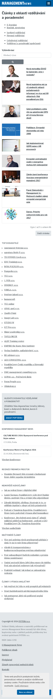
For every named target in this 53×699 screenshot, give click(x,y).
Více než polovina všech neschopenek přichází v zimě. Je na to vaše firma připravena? (26, 541)
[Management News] (16, 3)
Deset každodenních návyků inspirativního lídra (26, 591)
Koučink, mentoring (16, 27)
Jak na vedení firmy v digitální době (20, 490)
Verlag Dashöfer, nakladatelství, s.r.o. (21, 350)
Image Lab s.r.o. (11, 317)
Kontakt (5, 669)
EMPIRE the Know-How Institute (19, 346)
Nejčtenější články (11, 535)
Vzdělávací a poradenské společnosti (23, 43)
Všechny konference (11, 459)
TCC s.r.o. (8, 276)
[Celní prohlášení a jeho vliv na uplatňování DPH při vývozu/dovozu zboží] (11, 111)
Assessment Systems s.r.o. (16, 248)
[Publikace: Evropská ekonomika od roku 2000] (11, 129)
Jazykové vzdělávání (16, 32)
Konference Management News (17, 429)
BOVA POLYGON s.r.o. (14, 266)
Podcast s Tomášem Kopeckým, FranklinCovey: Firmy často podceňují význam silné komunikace (26, 511)
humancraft (9, 299)
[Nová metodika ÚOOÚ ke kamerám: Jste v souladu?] (11, 70)
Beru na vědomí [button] (25, 692)
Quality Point (10, 313)
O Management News (12, 645)
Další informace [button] (21, 686)
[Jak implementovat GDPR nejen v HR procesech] (11, 145)
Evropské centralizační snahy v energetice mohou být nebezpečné (36, 162)
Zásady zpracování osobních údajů (17, 664)
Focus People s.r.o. (12, 381)
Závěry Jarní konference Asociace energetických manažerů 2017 (37, 177)
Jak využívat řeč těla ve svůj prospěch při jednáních (27, 586)
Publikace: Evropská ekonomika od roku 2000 (35, 130)
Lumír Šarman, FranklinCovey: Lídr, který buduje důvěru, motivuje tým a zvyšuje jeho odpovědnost (26, 496)
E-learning (12, 24)
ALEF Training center (14, 341)
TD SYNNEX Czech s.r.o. (15, 257)
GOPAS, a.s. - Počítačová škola (17, 376)
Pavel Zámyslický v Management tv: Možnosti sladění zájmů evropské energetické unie (37, 196)
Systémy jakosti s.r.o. (13, 294)
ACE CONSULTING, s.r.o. (15, 360)
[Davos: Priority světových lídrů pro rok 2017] (11, 213)
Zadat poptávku (14, 418)
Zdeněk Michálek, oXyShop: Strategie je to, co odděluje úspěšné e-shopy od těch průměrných (25, 504)
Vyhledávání (8, 50)
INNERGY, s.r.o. (11, 285)
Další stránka (43, 233)
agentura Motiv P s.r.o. (14, 252)
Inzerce (5, 654)
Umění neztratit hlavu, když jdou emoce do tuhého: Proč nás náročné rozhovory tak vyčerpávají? (27, 564)
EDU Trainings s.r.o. (13, 261)
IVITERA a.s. (24, 621)
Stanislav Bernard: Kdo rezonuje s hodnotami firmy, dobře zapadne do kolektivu (25, 475)
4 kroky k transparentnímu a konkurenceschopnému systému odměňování (25, 549)
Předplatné (7, 659)
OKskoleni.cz (10, 386)
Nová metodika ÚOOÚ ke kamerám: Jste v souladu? (36, 71)
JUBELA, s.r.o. (10, 289)
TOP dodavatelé (10, 243)
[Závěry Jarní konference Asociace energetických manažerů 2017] (11, 176)
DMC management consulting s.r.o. (20, 372)
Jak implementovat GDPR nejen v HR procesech (35, 146)
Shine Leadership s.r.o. (14, 332)
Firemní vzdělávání (16, 35)
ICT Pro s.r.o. (10, 327)
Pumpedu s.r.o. (11, 271)
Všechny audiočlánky (11, 528)
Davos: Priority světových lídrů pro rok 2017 (36, 214)
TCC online (9, 304)
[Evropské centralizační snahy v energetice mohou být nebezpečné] (11, 160)
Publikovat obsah (9, 650)
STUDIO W (9, 322)
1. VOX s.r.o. (9, 280)
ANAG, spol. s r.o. (11, 308)
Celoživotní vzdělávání (17, 40)
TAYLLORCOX (10, 336)
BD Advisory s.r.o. (12, 355)
